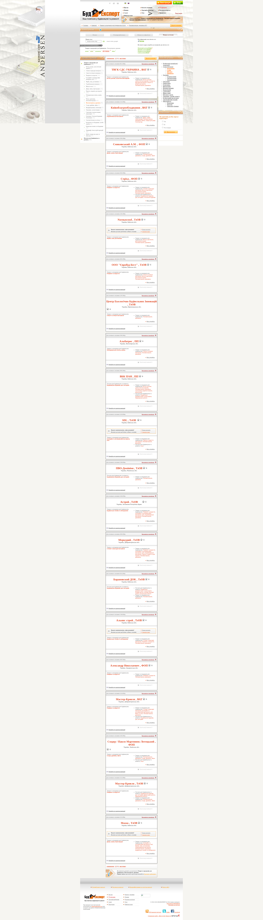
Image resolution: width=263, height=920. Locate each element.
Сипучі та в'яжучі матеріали (94, 73)
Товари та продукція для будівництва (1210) (113, 25)
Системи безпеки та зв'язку (94, 120)
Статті (126, 13)
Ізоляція (166, 75)
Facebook (177, 912)
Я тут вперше (167, 127)
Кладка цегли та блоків (141, 592)
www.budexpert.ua (97, 906)
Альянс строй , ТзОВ (129, 620)
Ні (164, 124)
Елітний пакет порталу (98, 887)
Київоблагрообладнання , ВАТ (129, 107)
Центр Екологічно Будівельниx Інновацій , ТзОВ (131, 303)
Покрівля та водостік (93, 75)
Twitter (168, 912)
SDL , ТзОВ (129, 420)
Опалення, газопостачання (94, 110)
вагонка (86, 51)
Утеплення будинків (149, 197)
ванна (91, 51)
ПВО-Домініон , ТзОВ (129, 468)
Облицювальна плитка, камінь (94, 95)
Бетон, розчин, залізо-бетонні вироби (93, 67)
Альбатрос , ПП (129, 341)
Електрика (166, 85)
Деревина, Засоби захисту (171, 96)
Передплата (162, 13)
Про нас (126, 7)
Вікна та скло (91, 86)
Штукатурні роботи (145, 593)
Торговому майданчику (150, 874)
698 (104, 41)
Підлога (169, 72)
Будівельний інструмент (171, 98)
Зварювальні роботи (141, 398)
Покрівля (170, 73)
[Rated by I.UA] (146, 896)
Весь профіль (151, 88)
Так (165, 121)
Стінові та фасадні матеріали (95, 70)
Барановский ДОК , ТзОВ (129, 579)
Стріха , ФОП (129, 178)
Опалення (166, 81)
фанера (113, 51)
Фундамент (171, 68)
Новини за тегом (144, 51)
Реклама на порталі (164, 10)
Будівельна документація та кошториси (143, 395)
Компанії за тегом (144, 49)
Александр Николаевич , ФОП (129, 665)
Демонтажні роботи (149, 795)
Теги (143, 13)
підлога (106, 51)
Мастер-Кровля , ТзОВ (129, 783)
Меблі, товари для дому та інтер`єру (93, 135)
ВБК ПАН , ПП (129, 376)
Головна (85, 25)
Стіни (169, 70)
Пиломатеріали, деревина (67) (138, 25)
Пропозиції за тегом (145, 48)
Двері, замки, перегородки (94, 89)
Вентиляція (167, 86)
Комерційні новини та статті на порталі (141, 887)
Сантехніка (166, 91)
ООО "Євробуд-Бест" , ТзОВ (129, 264)
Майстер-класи (128, 15)
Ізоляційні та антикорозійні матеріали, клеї (93, 78)
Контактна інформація (173, 903)
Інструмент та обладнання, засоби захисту (94, 123)
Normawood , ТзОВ (129, 219)
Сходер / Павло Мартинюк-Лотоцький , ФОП (131, 743)
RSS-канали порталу (155, 912)
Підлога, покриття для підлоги (94, 91)
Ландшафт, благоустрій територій (94, 131)
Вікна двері (167, 93)
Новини (126, 10)
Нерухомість (167, 101)
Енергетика (167, 83)
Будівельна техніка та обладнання (94, 127)
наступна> (123, 58)
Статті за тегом (143, 52)
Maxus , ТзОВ (129, 823)
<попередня (110, 58)
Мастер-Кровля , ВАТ (129, 699)
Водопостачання (168, 88)
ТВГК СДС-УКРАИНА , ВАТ (129, 69)
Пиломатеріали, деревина (94, 103)
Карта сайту (165, 887)
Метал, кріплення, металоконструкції (92, 99)
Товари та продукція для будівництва (91, 63)
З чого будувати (168, 67)
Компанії (94, 25)
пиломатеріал (98, 51)
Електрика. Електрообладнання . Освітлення (94, 117)
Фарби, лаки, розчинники (93, 81)
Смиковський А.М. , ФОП (129, 144)
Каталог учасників (147, 7)
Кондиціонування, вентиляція (95, 107)
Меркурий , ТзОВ (129, 539)
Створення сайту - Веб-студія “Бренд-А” (159, 916)
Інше (142, 446)
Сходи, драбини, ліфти (93, 105)
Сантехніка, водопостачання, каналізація (93, 113)
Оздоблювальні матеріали (94, 84)
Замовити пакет (146, 231)
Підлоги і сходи (168, 95)
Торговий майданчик (147, 10)
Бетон (142, 41)
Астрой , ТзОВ (129, 501)
